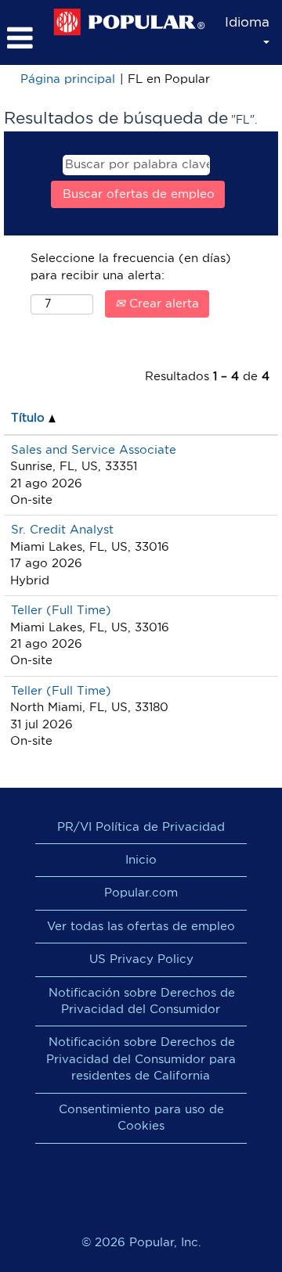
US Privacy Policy (141, 959)
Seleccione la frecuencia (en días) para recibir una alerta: (131, 267)
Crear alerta (162, 304)
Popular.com (141, 893)
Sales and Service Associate (93, 450)
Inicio (141, 860)
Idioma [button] (247, 22)
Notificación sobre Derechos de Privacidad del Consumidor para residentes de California (141, 1059)
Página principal (67, 79)
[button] (22, 38)
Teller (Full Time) (61, 610)
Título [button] (30, 418)
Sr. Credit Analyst (62, 530)
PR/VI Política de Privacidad (141, 827)
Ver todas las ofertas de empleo (141, 926)
